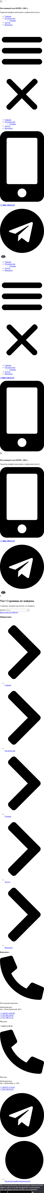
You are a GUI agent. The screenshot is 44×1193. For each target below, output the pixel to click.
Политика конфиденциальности (19, 1192)
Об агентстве (10, 18)
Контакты (9, 25)
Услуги (7, 23)
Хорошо (3, 1192)
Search (2, 610)
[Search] (29, 610)
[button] (22, 72)
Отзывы (12, 21)
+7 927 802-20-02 (6, 1015)
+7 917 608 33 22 (6, 1018)
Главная (8, 16)
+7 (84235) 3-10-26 (7, 1087)
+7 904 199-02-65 (6, 1089)
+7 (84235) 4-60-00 (7, 1013)
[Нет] (33, 1192)
